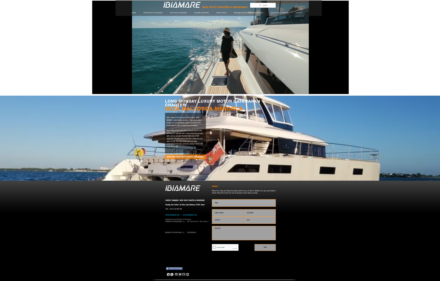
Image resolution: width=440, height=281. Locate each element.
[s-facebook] (171, 274)
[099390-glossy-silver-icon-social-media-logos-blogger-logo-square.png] (184, 274)
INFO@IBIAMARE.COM (190, 215)
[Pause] (95, 90)
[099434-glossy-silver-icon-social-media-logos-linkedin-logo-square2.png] (176, 274)
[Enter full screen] (345, 90)
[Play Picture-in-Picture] (341, 90)
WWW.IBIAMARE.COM (172, 215)
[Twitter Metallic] (168, 274)
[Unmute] (99, 90)
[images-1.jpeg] (180, 274)
